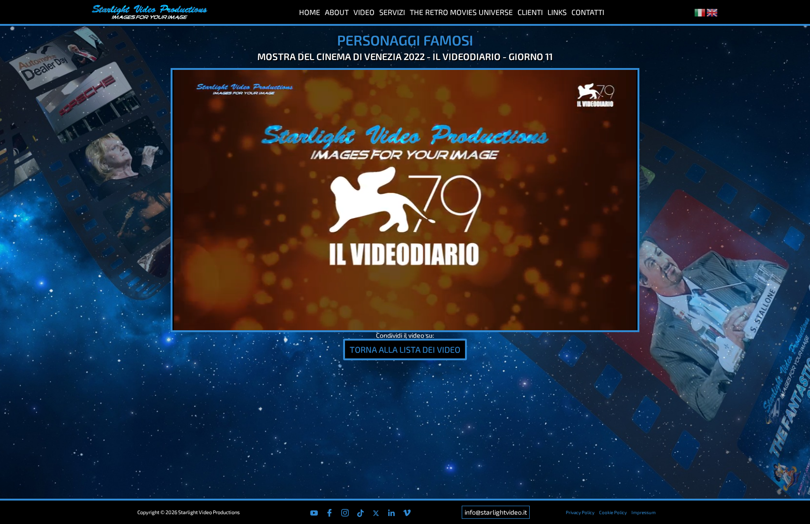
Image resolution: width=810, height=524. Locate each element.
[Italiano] (700, 11)
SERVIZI (392, 12)
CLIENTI (530, 12)
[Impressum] (643, 512)
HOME (309, 12)
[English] (712, 11)
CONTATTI (587, 12)
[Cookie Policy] (613, 512)
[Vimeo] (407, 512)
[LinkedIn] (391, 512)
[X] (376, 512)
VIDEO (364, 12)
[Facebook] (329, 512)
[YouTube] (314, 512)
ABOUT (337, 12)
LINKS (557, 12)
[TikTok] (360, 512)
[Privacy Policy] (580, 512)
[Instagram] (345, 512)
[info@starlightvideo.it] (495, 512)
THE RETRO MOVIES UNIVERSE (461, 12)
